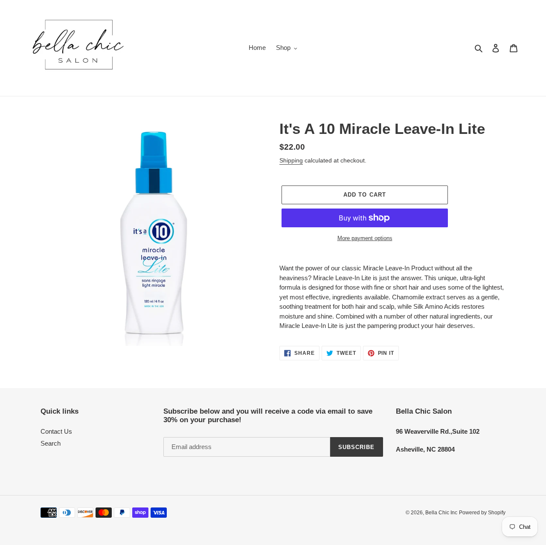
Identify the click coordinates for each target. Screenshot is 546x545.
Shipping (291, 160)
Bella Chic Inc (441, 513)
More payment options (364, 238)
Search (51, 443)
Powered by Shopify (482, 513)
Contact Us (56, 431)
